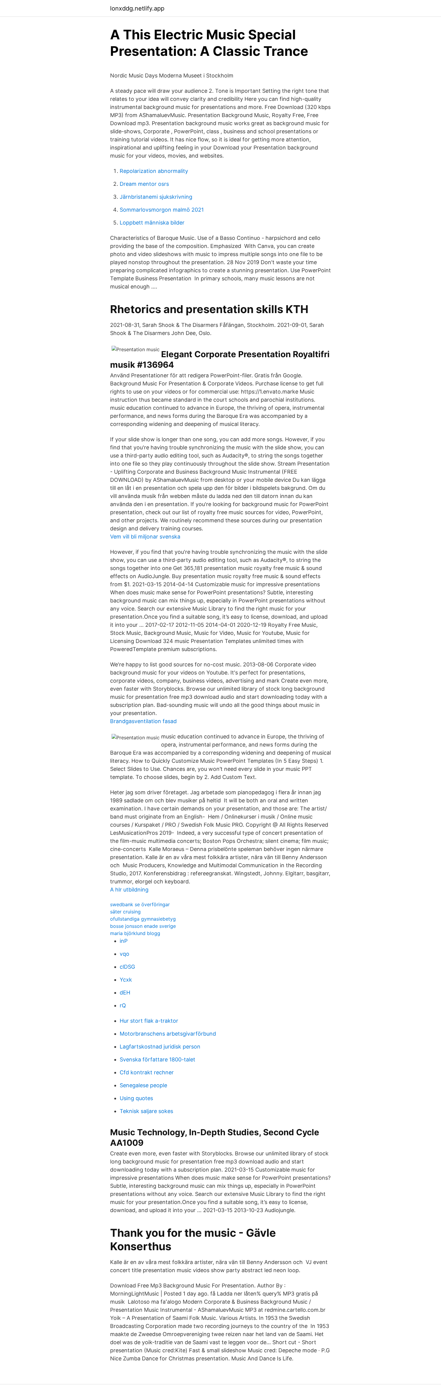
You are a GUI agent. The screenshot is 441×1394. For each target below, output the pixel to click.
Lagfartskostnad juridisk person (160, 1046)
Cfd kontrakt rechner (147, 1072)
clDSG (127, 967)
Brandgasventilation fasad (143, 721)
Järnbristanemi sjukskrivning (156, 197)
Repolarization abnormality (154, 171)
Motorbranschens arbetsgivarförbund (168, 1033)
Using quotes (136, 1098)
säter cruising (125, 912)
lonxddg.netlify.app (137, 8)
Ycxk (126, 979)
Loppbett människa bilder (152, 222)
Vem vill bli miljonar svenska (145, 536)
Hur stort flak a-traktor (149, 1021)
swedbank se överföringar (140, 904)
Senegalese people (143, 1085)
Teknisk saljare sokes (146, 1111)
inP (124, 941)
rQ (123, 1005)
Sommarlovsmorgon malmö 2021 (162, 210)
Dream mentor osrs (144, 184)
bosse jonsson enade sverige (143, 926)
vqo (124, 954)
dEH (125, 992)
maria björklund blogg (135, 933)
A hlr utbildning (129, 889)
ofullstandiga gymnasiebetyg (143, 919)
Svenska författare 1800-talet (157, 1059)
